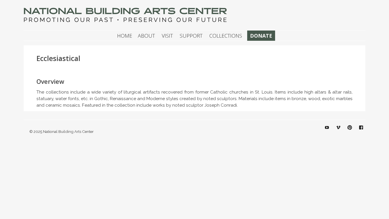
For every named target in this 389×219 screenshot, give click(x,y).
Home (124, 35)
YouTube (327, 132)
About (146, 35)
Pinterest (349, 132)
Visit (167, 35)
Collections (225, 35)
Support (191, 35)
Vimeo (338, 132)
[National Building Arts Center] (126, 22)
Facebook (361, 132)
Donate (261, 35)
